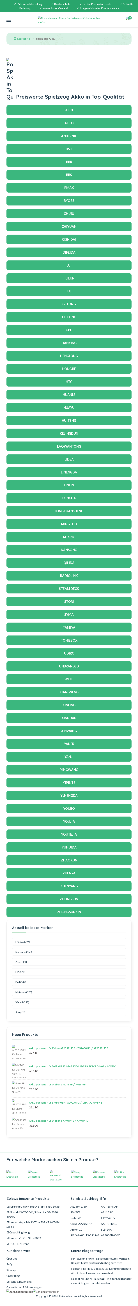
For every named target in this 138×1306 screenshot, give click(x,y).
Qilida (69, 563)
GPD (69, 330)
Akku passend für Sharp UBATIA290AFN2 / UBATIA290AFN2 (65, 1102)
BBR (69, 162)
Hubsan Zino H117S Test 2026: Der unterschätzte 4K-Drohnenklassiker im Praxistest (101, 1271)
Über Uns (11, 1258)
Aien (69, 110)
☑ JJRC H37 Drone (17, 1243)
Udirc (69, 653)
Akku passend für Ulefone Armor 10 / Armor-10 (58, 1120)
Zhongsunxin (69, 912)
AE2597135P (78, 1206)
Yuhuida (69, 847)
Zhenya (69, 873)
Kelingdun (69, 433)
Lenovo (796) (22, 941)
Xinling (69, 705)
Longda (69, 498)
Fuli (69, 291)
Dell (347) (20, 982)
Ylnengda (69, 796)
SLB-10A (106, 1229)
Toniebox (69, 640)
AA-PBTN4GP (109, 1223)
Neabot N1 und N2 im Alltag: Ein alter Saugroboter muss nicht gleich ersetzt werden (101, 1281)
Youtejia (69, 834)
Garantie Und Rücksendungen (24, 1287)
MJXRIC (69, 537)
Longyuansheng (69, 511)
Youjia (69, 821)
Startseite (23, 38)
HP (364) (20, 972)
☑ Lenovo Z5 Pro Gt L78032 (23, 1238)
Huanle (69, 395)
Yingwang (69, 770)
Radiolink (69, 576)
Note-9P (75, 1218)
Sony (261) (21, 1012)
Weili (69, 679)
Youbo (69, 808)
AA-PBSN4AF (109, 1206)
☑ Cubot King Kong (18, 1232)
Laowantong (69, 446)
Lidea (69, 459)
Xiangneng (69, 692)
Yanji (69, 757)
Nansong (69, 550)
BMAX (69, 188)
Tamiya (69, 627)
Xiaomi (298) (22, 1002)
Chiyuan (69, 226)
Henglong (69, 356)
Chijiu (69, 214)
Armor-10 (76, 1229)
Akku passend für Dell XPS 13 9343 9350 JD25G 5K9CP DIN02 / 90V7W (72, 1066)
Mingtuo (69, 524)
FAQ (9, 1264)
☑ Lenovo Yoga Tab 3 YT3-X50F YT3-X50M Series (32, 1224)
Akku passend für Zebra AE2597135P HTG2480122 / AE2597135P (68, 1048)
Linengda (69, 472)
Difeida (69, 252)
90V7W (75, 1212)
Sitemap (11, 1270)
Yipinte (69, 783)
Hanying (69, 343)
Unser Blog (13, 1275)
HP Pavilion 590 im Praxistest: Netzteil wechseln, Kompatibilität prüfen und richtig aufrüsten (100, 1261)
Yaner (69, 744)
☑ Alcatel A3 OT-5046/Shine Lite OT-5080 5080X (32, 1214)
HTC (69, 382)
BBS (69, 175)
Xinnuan (69, 718)
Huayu (69, 408)
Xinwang (69, 731)
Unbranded (69, 666)
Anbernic (69, 136)
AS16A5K (107, 1212)
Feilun (69, 278)
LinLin (69, 485)
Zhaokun (69, 860)
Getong (69, 304)
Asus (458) (21, 961)
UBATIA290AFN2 (81, 1223)
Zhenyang (69, 886)
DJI (69, 265)
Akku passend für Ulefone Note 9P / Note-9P (57, 1084)
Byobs (69, 201)
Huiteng (69, 420)
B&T (69, 149)
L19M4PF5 (108, 1218)
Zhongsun (69, 899)
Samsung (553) (23, 951)
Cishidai (69, 239)
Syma (69, 614)
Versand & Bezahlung (19, 1281)
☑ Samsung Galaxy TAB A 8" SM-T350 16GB (33, 1206)
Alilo (69, 123)
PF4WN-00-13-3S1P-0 (84, 1235)
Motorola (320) (23, 992)
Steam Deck (69, 589)
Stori (69, 602)
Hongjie (69, 369)
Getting (69, 317)
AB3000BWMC (110, 1235)
